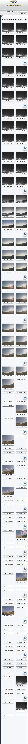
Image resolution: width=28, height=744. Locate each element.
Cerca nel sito (23, 13)
